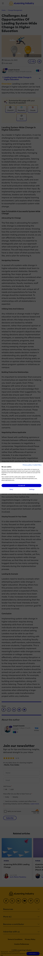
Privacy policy (27, 465)
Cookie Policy (37, 465)
